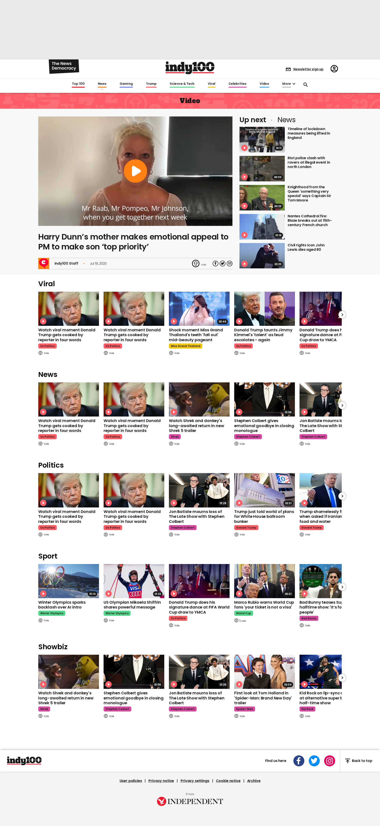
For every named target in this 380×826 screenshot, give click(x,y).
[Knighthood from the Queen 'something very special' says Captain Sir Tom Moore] (262, 197)
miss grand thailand (185, 346)
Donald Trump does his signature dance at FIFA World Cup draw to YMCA (330, 335)
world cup (243, 613)
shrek (175, 437)
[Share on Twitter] (222, 263)
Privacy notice (161, 781)
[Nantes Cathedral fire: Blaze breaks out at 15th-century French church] (262, 227)
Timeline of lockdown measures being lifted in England (309, 133)
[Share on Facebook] (215, 263)
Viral (211, 84)
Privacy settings (195, 781)
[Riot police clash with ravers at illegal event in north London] (262, 168)
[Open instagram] (329, 760)
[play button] (135, 171)
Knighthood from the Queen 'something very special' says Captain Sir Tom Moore (309, 193)
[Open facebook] (298, 760)
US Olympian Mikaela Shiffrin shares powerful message (132, 604)
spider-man (244, 709)
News (102, 84)
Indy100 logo (190, 67)
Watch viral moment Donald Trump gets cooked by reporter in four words (66, 335)
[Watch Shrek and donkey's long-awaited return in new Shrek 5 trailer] (199, 399)
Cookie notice (228, 781)
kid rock (307, 709)
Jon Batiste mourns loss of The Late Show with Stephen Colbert (327, 425)
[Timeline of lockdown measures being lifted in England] (262, 139)
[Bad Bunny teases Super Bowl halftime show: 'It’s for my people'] (330, 581)
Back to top (362, 761)
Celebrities (237, 84)
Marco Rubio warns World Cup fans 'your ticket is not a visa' (264, 604)
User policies (131, 781)
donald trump (246, 527)
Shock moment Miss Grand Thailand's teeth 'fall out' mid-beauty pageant (196, 335)
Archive (254, 781)
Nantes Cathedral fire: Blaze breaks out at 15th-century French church (310, 220)
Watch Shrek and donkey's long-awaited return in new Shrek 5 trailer (196, 425)
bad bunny (308, 618)
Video (264, 84)
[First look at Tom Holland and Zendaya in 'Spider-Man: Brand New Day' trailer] (264, 672)
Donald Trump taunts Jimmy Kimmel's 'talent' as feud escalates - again (263, 335)
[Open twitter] (314, 760)
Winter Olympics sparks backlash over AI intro (62, 604)
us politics (47, 346)
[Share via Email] (229, 263)
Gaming (126, 84)
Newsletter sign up (308, 69)
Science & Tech (182, 84)
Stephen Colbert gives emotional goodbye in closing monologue (264, 425)
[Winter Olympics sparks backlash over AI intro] (68, 581)
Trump (151, 84)
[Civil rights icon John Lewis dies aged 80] (262, 256)
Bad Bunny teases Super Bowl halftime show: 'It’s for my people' (329, 607)
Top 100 (78, 84)
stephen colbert (248, 437)
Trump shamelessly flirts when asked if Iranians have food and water (327, 516)
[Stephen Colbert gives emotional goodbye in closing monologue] (264, 399)
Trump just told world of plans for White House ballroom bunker (264, 516)
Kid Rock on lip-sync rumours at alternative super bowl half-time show (329, 698)
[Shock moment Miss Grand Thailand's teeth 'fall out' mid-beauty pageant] (199, 309)
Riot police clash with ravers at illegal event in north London (309, 162)
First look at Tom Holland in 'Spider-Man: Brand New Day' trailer (263, 698)
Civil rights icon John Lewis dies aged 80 (306, 247)
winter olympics (51, 613)
